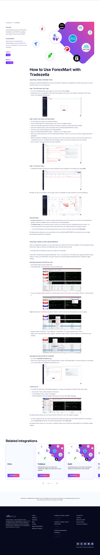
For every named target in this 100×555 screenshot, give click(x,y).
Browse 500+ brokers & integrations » (85, 547)
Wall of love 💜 (80, 520)
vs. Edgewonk (57, 519)
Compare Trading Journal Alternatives (61, 523)
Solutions (34, 520)
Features (34, 517)
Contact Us (79, 515)
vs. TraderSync (57, 517)
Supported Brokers (37, 526)
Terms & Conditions (81, 524)
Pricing (34, 524)
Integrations (9, 22)
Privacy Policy (80, 522)
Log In (33, 515)
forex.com (38, 420)
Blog (33, 522)
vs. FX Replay (57, 536)
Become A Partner (37, 528)
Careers (78, 517)
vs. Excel (56, 528)
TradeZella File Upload (42, 358)
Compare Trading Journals (61, 515)
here (68, 91)
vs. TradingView (57, 534)
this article (82, 229)
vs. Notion (56, 526)
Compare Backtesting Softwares (60, 531)
